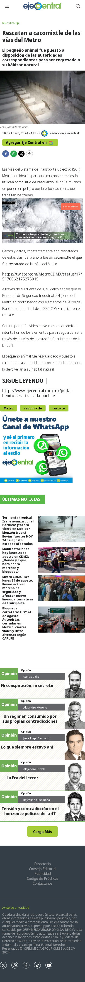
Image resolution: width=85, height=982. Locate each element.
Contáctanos (42, 883)
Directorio (42, 863)
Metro (8, 408)
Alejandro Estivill (34, 769)
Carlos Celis (31, 677)
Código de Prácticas (42, 878)
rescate (58, 408)
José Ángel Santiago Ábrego (36, 740)
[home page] (42, 6)
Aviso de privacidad (15, 907)
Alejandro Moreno (35, 707)
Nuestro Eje (11, 23)
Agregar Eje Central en (27, 142)
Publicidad (42, 873)
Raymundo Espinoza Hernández (36, 801)
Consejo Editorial (42, 868)
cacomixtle (33, 408)
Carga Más (42, 831)
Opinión (26, 670)
